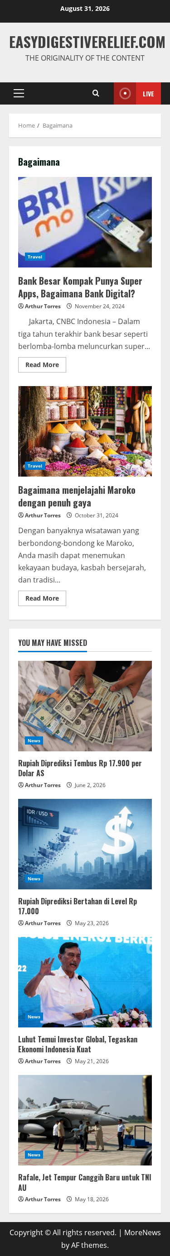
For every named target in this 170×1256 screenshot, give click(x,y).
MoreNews (142, 1232)
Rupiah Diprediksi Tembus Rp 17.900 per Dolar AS (80, 768)
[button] (19, 93)
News (34, 740)
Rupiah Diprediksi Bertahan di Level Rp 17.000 (77, 906)
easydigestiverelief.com (87, 41)
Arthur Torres (43, 306)
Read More (45, 363)
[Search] (95, 93)
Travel (35, 256)
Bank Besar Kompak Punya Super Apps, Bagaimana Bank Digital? (85, 222)
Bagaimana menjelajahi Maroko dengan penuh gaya (85, 431)
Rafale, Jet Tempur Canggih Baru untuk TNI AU (84, 1182)
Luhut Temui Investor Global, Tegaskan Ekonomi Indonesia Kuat (77, 1044)
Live (148, 93)
